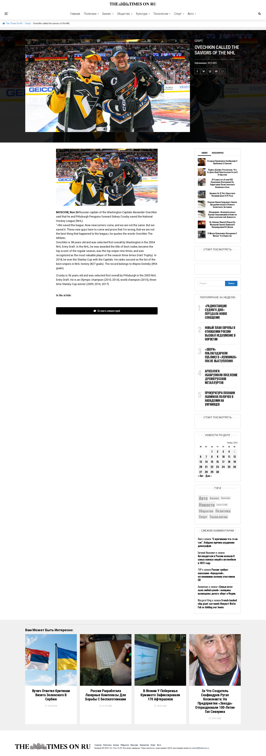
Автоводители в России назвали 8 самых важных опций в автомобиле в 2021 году (217, 559)
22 (212, 467)
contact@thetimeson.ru (200, 748)
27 (200, 472)
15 (212, 462)
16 (217, 462)
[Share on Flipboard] (210, 71)
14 (206, 462)
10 (223, 456)
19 (234, 462)
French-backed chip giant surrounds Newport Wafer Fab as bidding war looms (217, 603)
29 (212, 472)
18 (229, 462)
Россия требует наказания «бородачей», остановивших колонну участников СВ (216, 575)
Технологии (160, 14)
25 (229, 467)
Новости (207, 504)
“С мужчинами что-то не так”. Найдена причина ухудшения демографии (218, 542)
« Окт (201, 476)
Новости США (222, 504)
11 (229, 456)
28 (206, 472)
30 (217, 472)
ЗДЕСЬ (170, 748)
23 (217, 467)
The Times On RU (14, 23)
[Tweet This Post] (203, 71)
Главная (75, 14)
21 (206, 467)
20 (200, 467)
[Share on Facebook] (197, 71)
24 (223, 467)
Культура (141, 14)
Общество (123, 14)
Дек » (208, 476)
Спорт (178, 14)
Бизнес (106, 14)
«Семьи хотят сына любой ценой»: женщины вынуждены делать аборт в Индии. (217, 590)
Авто (191, 14)
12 (234, 456)
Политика (90, 14)
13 (201, 462)
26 (234, 467)
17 (223, 462)
